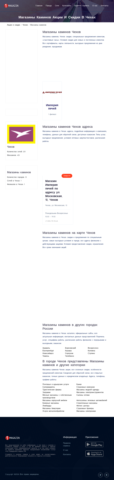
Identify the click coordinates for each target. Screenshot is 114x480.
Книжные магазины (51, 403)
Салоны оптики (83, 395)
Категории (66, 6)
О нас (94, 6)
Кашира (68, 351)
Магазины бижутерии (51, 408)
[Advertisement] (21, 66)
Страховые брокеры (85, 408)
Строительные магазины (86, 403)
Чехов (25, 25)
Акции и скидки (13, 25)
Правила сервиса (81, 6)
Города (49, 6)
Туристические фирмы (52, 390)
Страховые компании (85, 387)
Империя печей (52, 107)
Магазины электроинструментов (90, 392)
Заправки (46, 392)
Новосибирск (48, 353)
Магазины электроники (86, 411)
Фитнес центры (82, 406)
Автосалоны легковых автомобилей (91, 400)
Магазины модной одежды (87, 390)
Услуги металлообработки (53, 411)
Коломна (91, 351)
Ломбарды (47, 406)
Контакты (104, 6)
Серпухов (69, 353)
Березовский (70, 348)
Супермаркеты (49, 387)
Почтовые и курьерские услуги (56, 384)
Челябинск (69, 356)
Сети (57, 6)
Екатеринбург (48, 351)
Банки (78, 384)
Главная (39, 6)
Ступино (91, 353)
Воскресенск (93, 348)
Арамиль (46, 348)
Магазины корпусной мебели (55, 400)
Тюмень (46, 356)
